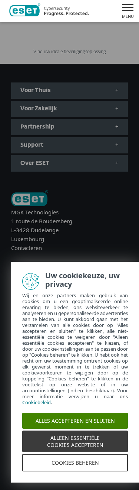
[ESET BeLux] (29, 199)
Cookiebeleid (36, 402)
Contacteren (26, 248)
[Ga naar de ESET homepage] (49, 11)
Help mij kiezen (69, 39)
